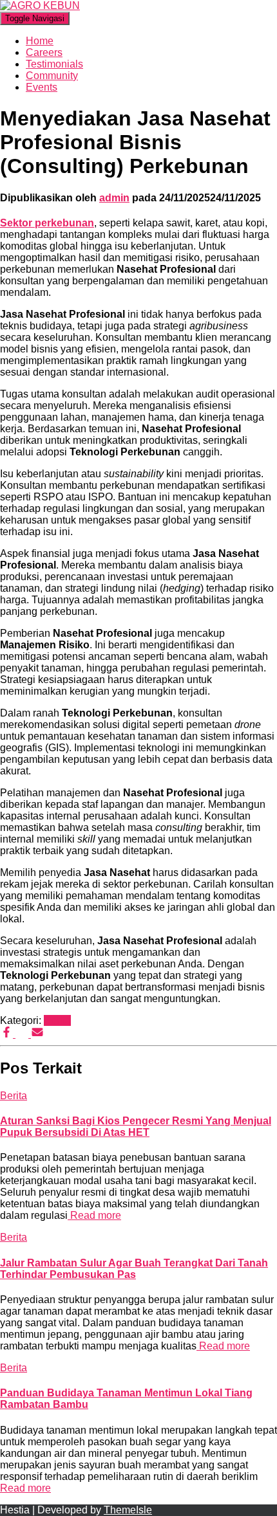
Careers (44, 52)
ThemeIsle (128, 1509)
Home (39, 40)
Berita (57, 1020)
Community (52, 75)
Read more (94, 1215)
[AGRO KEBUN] (40, 5)
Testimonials (54, 64)
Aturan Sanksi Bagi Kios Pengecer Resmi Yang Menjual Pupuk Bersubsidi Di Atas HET (135, 1126)
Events (41, 87)
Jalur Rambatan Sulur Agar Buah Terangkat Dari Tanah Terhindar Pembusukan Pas (134, 1268)
